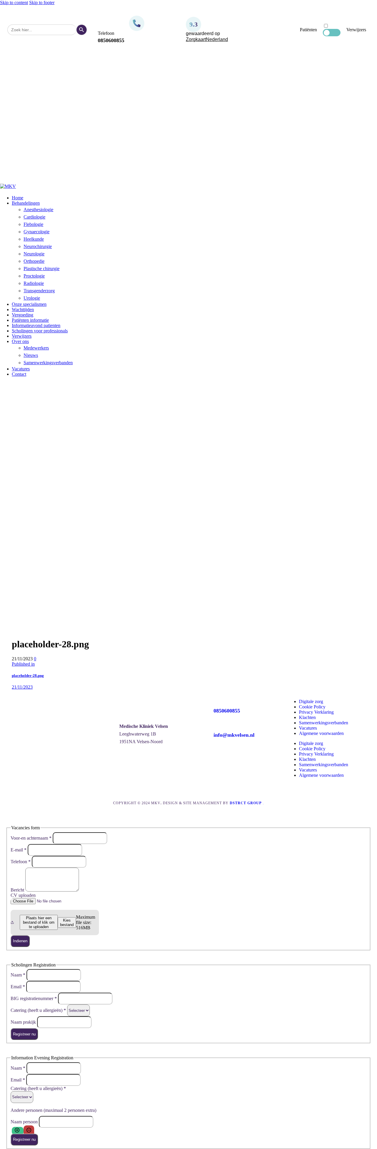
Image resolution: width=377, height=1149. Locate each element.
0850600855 (227, 711)
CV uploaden (23, 895)
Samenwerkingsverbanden (323, 722)
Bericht (18, 889)
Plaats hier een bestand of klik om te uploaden (38, 922)
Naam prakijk (24, 1022)
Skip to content (14, 2)
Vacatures (308, 728)
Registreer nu (24, 1034)
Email (18, 986)
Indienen (20, 941)
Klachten (307, 717)
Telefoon (21, 861)
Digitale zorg (311, 701)
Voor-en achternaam (31, 837)
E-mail (19, 849)
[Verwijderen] (29, 1130)
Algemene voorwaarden (321, 733)
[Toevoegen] (18, 1131)
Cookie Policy (312, 706)
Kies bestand (67, 922)
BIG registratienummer (34, 998)
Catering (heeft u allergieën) (38, 1010)
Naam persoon (25, 1121)
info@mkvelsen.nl (234, 735)
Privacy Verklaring (316, 712)
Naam (18, 974)
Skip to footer (41, 2)
